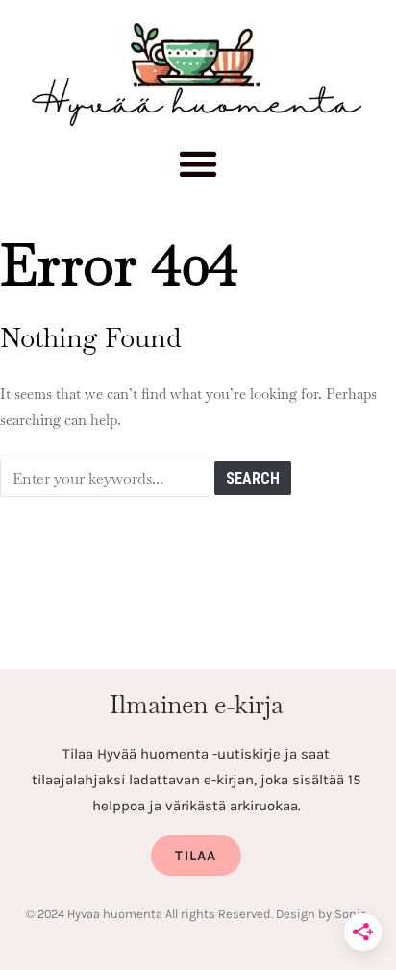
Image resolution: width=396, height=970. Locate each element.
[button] (198, 169)
